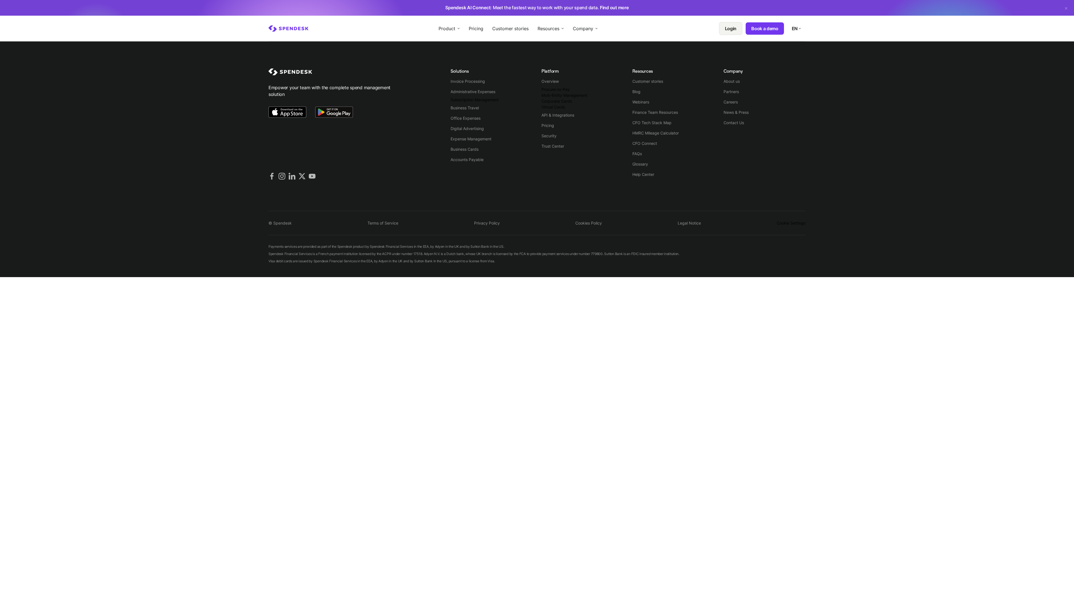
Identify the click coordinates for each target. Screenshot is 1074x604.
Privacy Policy (487, 223)
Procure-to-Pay (555, 89)
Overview (550, 81)
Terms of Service (383, 223)
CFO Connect (644, 143)
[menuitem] (288, 28)
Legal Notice (689, 223)
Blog (636, 91)
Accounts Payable (467, 159)
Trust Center (552, 146)
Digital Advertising (467, 128)
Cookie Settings (791, 223)
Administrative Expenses (473, 91)
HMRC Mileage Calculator (655, 133)
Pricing (547, 125)
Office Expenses (466, 118)
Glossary (640, 164)
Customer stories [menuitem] (510, 28)
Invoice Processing (468, 81)
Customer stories (647, 81)
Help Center (643, 174)
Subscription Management (475, 99)
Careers (731, 102)
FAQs (637, 153)
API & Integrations (557, 115)
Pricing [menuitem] (476, 28)
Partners (731, 91)
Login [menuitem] (730, 28)
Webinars (640, 102)
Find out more (614, 7)
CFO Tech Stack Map (652, 122)
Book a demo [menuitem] (764, 28)
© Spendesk (280, 223)
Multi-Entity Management (564, 95)
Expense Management (471, 138)
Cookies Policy (588, 223)
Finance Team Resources (655, 112)
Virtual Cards (553, 107)
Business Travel (465, 107)
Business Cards (465, 149)
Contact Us (734, 122)
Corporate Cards (556, 101)
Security (549, 135)
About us (732, 81)
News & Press (736, 112)
